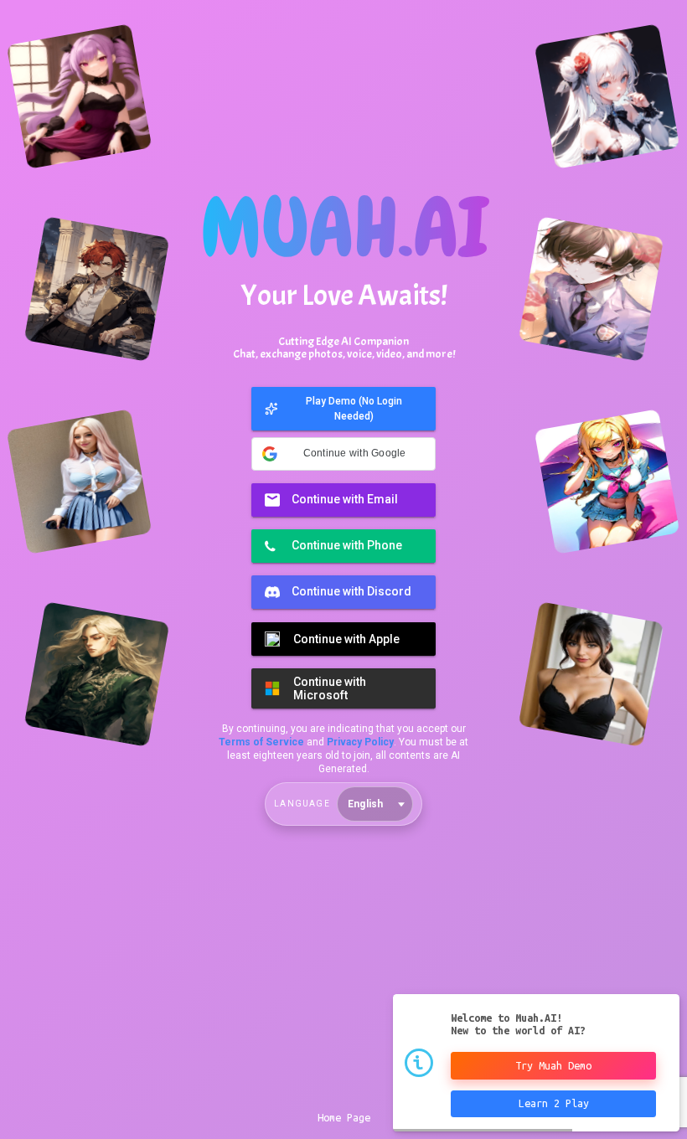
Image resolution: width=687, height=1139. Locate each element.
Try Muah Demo (553, 1065)
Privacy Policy (360, 733)
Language (302, 794)
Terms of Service (261, 733)
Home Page (344, 1117)
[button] (343, 411)
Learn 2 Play (554, 1103)
